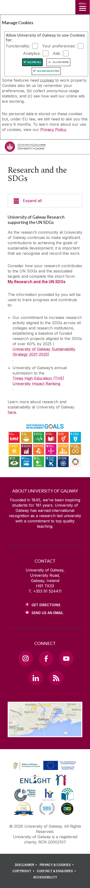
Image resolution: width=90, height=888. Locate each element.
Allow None (61, 62)
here (12, 412)
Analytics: (32, 53)
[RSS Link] (56, 678)
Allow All (34, 62)
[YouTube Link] (66, 658)
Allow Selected (48, 71)
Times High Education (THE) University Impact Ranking (38, 381)
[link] (43, 765)
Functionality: (18, 46)
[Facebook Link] (46, 658)
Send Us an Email (47, 613)
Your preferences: (59, 46)
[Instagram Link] (25, 658)
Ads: (57, 53)
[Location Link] (45, 733)
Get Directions (45, 605)
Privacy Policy (53, 129)
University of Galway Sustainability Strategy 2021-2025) (43, 352)
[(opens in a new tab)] (45, 770)
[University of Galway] (25, 147)
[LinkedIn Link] (36, 678)
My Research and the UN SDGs (37, 281)
